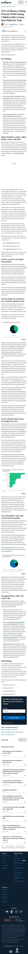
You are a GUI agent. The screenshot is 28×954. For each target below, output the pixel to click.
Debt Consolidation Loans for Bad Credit (12, 732)
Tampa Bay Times (8, 547)
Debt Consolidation (10, 846)
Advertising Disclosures (8, 722)
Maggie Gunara (13, 24)
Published (6, 26)
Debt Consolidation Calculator (9, 729)
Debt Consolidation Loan (8, 734)
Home (2, 846)
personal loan (19, 622)
